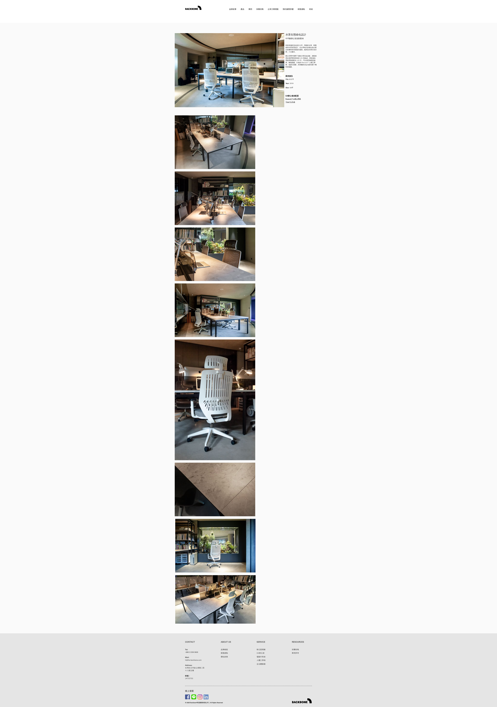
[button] (242, 9)
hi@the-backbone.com (193, 660)
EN (311, 13)
